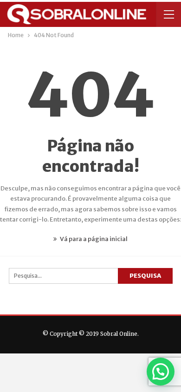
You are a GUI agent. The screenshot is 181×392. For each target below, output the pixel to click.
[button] (161, 371)
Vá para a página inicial (93, 239)
